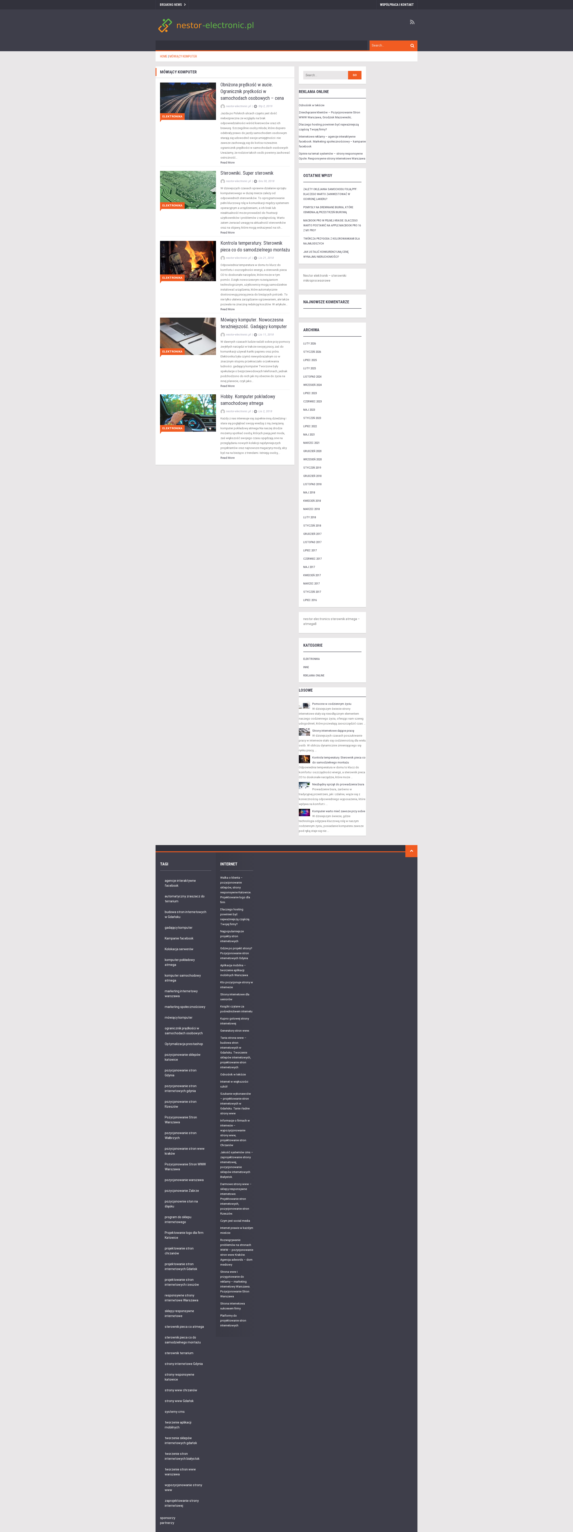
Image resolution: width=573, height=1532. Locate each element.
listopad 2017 (312, 542)
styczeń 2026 (312, 351)
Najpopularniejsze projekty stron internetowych (232, 936)
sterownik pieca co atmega (184, 1326)
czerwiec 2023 (312, 401)
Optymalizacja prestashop (184, 1044)
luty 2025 (309, 368)
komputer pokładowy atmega (180, 962)
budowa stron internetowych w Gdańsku (185, 914)
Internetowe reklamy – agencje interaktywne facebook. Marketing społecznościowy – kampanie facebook (332, 141)
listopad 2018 (312, 484)
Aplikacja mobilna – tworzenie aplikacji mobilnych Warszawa (234, 970)
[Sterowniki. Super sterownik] (188, 189)
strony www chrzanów (181, 1390)
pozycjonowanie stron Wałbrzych (181, 1135)
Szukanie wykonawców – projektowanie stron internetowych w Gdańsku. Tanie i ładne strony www (235, 1103)
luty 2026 (309, 343)
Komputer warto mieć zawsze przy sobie (338, 811)
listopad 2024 (312, 376)
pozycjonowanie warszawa (184, 1180)
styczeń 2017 (312, 591)
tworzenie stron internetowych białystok (182, 1456)
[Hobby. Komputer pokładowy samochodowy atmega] (188, 412)
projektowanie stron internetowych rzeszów (182, 1282)
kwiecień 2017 (312, 575)
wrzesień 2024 (312, 385)
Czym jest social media (235, 1220)
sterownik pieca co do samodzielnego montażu (183, 1340)
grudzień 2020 (312, 451)
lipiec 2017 (310, 550)
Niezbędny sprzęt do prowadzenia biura (338, 784)
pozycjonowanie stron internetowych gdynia (181, 1088)
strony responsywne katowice (179, 1377)
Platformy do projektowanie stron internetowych (233, 1320)
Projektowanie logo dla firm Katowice (184, 1235)
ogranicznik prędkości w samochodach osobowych (184, 1030)
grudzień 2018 (312, 476)
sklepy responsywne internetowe (179, 1313)
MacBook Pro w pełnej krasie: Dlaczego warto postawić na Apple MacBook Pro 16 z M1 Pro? (332, 225)
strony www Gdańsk (179, 1401)
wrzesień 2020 (312, 459)
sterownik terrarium (179, 1353)
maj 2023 (309, 409)
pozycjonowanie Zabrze (182, 1190)
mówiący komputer (178, 1017)
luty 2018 (309, 517)
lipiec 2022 (310, 426)
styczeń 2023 (312, 418)
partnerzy (167, 1523)
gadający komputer (178, 927)
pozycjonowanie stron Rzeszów (181, 1104)
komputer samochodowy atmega (183, 978)
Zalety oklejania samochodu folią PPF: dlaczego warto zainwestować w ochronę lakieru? (330, 194)
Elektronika (172, 116)
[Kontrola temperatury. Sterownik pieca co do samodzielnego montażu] (188, 261)
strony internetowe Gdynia (184, 1364)
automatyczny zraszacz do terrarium (185, 899)
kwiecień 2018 (312, 500)
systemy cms (175, 1411)
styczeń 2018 (312, 525)
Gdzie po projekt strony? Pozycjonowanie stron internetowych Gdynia (236, 953)
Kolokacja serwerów (179, 949)
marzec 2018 (311, 509)
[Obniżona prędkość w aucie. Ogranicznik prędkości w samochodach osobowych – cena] (188, 101)
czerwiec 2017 (312, 558)
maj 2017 (309, 567)
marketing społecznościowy (185, 1007)
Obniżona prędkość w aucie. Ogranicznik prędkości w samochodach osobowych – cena (252, 91)
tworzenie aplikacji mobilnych (178, 1425)
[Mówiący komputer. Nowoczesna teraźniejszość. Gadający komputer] (188, 336)
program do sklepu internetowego (178, 1219)
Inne (306, 667)
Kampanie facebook (179, 938)
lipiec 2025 (310, 360)
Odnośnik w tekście (311, 105)
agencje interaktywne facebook (180, 883)
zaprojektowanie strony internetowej (182, 1503)
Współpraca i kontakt (397, 4)
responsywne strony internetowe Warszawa (181, 1298)
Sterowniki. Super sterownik (247, 173)
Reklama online (313, 675)
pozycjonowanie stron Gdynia (181, 1073)
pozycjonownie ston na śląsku (181, 1204)
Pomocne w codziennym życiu (331, 703)
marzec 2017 (311, 583)
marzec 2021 (311, 442)
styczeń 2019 (312, 467)
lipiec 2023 (310, 393)
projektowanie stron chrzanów (179, 1251)
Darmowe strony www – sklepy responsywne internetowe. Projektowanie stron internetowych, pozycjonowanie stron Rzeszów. (236, 1198)
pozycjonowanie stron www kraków (185, 1151)
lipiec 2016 (310, 600)
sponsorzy (167, 1518)
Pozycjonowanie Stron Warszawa (181, 1120)
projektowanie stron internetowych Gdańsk (181, 1266)
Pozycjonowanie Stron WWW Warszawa (185, 1166)
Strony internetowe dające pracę (333, 730)
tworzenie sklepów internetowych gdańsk (181, 1440)
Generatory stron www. (235, 1030)
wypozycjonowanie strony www (183, 1487)
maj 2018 (309, 492)
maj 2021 (309, 434)
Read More (227, 162)
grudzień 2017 (312, 533)
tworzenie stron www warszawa (180, 1472)
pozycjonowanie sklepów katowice (183, 1057)
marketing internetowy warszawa (181, 993)
